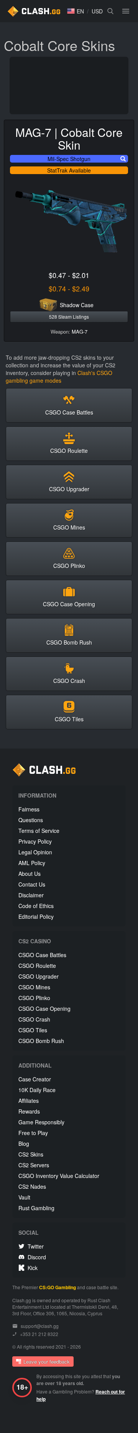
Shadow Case (77, 305)
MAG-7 (79, 331)
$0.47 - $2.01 (69, 275)
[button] (75, 11)
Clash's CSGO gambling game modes (59, 376)
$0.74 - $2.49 (69, 288)
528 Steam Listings (69, 316)
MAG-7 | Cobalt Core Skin (69, 138)
